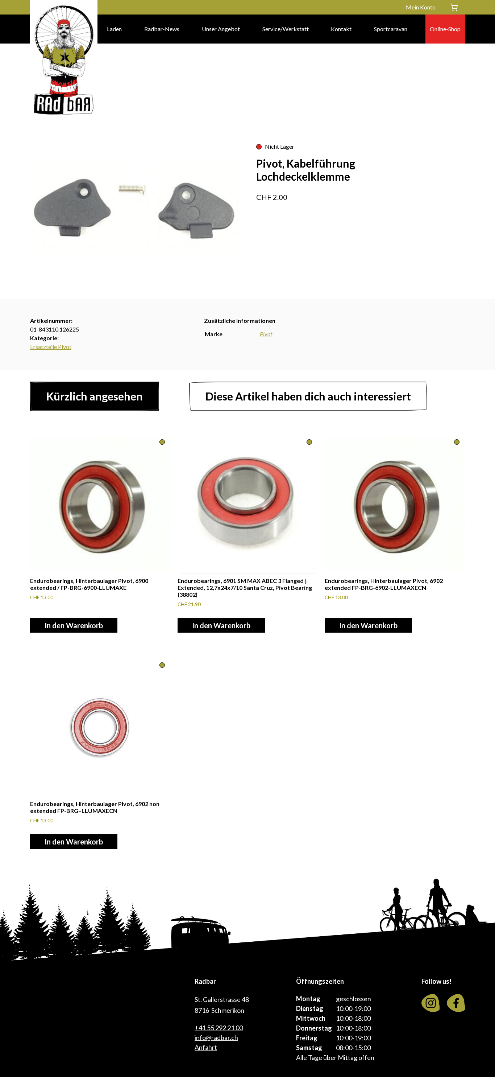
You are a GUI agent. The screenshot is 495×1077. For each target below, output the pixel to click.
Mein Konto (421, 7)
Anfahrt (206, 1047)
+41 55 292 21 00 (219, 1028)
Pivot (266, 333)
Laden (114, 28)
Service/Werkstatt (285, 28)
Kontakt (341, 28)
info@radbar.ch (216, 1037)
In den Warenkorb (74, 625)
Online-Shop (445, 28)
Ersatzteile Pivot (50, 346)
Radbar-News (161, 28)
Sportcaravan (390, 28)
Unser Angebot (221, 28)
